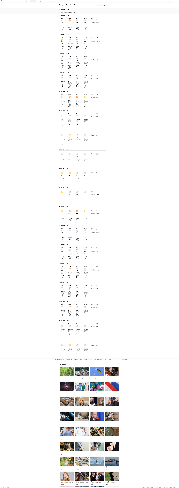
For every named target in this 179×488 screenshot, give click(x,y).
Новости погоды (110, 359)
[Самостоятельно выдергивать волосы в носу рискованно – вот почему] (67, 479)
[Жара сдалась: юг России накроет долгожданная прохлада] (82, 479)
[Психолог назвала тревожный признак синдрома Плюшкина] (97, 434)
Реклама (8, 487)
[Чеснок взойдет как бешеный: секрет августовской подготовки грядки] (112, 449)
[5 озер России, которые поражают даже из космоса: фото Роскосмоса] (112, 479)
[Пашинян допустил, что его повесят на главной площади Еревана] (97, 419)
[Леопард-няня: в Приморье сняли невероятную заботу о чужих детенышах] (67, 374)
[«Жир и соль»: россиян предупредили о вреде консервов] (112, 434)
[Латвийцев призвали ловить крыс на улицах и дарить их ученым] (67, 449)
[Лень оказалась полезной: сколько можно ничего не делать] (112, 419)
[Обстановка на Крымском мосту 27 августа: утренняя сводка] (112, 464)
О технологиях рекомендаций (159, 487)
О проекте (143, 487)
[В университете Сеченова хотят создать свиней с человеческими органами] (67, 404)
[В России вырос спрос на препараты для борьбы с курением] (67, 434)
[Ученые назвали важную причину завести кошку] (82, 419)
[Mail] (1, 1)
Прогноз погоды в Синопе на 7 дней (86, 359)
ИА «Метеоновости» (175, 487)
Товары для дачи (124, 359)
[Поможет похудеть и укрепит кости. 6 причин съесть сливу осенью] (97, 389)
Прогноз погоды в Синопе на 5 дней (72, 359)
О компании (4, 487)
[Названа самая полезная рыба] (82, 464)
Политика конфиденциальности (150, 487)
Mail (1, 487)
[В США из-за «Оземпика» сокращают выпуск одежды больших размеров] (82, 389)
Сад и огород (117, 359)
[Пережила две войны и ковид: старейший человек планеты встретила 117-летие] (82, 404)
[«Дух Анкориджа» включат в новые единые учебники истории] (97, 479)
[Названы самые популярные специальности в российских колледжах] (82, 434)
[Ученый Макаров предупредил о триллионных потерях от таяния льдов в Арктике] (97, 464)
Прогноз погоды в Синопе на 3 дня (58, 359)
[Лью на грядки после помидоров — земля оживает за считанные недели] (67, 464)
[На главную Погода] (4, 1)
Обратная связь (166, 487)
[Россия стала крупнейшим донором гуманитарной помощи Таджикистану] (112, 389)
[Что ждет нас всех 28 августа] (67, 389)
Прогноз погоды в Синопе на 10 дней (100, 359)
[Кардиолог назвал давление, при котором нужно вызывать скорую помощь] (97, 449)
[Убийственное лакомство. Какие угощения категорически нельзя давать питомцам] (112, 374)
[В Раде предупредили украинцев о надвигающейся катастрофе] (97, 374)
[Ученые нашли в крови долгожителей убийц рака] (67, 419)
